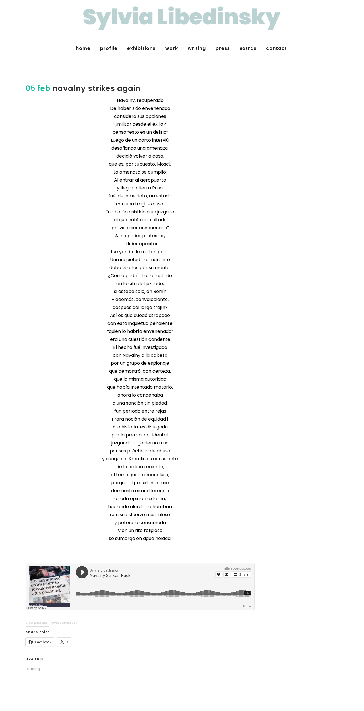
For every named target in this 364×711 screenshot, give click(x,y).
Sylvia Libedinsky (37, 622)
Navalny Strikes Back (64, 622)
